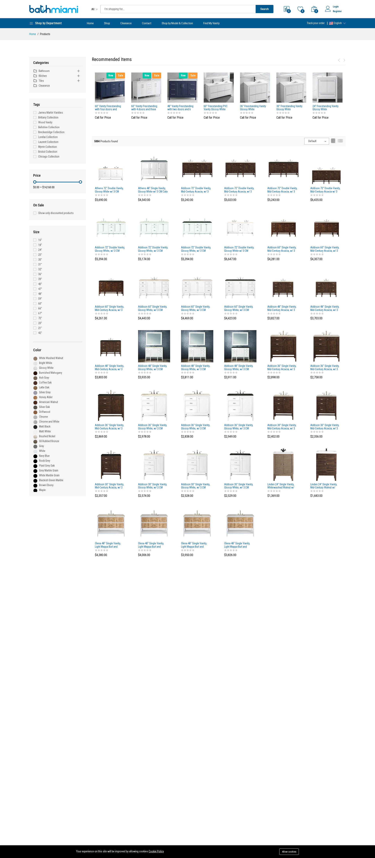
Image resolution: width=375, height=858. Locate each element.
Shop (107, 23)
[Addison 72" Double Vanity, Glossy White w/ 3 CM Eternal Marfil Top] (240, 227)
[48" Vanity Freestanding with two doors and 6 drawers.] (182, 88)
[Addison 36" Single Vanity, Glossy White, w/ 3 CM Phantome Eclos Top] (240, 405)
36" (40, 274)
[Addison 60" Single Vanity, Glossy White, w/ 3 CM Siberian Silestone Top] (197, 286)
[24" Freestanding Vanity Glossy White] (327, 88)
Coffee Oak (45, 382)
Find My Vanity (211, 23)
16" (40, 240)
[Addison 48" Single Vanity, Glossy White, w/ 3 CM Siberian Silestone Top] (197, 345)
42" (40, 332)
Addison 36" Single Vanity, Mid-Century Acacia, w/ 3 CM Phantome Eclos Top (109, 427)
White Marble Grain (49, 475)
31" (40, 264)
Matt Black (44, 426)
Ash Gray (44, 377)
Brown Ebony (46, 485)
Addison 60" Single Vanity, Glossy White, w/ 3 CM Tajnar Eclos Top (152, 308)
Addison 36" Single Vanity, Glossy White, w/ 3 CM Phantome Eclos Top (238, 427)
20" (40, 323)
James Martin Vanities (50, 112)
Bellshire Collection (49, 127)
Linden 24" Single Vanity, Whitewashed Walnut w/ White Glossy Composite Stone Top (281, 486)
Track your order (316, 23)
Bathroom (44, 71)
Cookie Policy (156, 851)
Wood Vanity (45, 122)
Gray (41, 446)
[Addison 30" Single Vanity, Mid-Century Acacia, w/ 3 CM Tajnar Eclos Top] (283, 405)
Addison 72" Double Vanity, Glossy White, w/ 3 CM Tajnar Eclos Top (110, 249)
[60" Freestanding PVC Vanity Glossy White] (219, 88)
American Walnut (48, 402)
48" (40, 293)
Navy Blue (44, 455)
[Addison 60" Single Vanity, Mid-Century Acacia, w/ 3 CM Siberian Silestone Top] (326, 227)
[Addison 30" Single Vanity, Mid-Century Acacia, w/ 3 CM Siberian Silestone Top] (326, 405)
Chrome (43, 416)
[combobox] (316, 141)
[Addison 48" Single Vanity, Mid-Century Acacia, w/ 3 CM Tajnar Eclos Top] (283, 286)
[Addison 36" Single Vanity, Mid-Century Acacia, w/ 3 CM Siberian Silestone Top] (326, 345)
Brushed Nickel (47, 436)
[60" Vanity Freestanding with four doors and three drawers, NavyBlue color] (110, 88)
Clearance (126, 23)
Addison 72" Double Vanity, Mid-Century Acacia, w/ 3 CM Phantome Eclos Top (282, 190)
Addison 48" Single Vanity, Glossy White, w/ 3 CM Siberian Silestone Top (195, 367)
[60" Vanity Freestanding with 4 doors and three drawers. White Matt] (146, 88)
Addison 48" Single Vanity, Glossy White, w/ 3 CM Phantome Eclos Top (238, 367)
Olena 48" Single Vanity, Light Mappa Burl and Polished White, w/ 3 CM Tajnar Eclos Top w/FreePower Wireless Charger (108, 545)
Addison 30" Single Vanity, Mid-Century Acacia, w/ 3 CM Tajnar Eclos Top (281, 427)
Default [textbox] (312, 141)
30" (40, 259)
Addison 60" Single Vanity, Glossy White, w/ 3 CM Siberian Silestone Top (195, 308)
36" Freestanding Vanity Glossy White (253, 108)
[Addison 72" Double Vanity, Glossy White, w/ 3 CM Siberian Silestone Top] (154, 227)
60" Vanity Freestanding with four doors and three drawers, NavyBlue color (108, 108)
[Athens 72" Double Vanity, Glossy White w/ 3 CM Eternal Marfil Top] (111, 168)
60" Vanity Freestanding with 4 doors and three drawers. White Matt (144, 108)
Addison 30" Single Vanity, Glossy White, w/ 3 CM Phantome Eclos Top (238, 486)
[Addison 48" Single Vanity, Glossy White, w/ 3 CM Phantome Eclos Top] (240, 345)
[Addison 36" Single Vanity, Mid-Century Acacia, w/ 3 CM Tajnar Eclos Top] (283, 345)
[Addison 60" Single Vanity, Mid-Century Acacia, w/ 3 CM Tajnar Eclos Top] (283, 227)
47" (40, 288)
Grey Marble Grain (48, 470)
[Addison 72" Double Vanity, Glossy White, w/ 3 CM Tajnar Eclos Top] (111, 227)
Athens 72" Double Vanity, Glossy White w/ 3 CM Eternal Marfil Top (109, 190)
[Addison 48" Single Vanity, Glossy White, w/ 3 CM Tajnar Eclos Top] (154, 345)
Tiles (41, 80)
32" (40, 269)
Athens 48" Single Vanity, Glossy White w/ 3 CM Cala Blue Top (153, 190)
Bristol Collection (47, 151)
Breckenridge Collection (51, 132)
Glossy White (46, 367)
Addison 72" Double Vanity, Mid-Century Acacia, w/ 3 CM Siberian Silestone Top (239, 190)
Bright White (45, 363)
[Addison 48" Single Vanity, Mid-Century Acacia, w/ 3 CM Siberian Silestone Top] (326, 286)
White (42, 450)
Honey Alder (46, 397)
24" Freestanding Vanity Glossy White (325, 108)
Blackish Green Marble (51, 480)
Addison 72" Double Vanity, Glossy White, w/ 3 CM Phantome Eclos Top (196, 249)
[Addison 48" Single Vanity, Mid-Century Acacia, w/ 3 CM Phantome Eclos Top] (111, 345)
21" (40, 328)
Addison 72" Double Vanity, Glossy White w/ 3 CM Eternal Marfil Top (239, 249)
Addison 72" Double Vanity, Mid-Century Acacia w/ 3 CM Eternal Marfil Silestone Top (325, 190)
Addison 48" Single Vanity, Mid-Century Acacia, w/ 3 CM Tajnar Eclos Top (281, 308)
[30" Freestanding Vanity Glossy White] (291, 88)
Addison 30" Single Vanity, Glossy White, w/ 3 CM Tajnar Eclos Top (152, 486)
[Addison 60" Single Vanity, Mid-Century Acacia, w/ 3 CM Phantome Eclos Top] (111, 286)
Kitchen (43, 75)
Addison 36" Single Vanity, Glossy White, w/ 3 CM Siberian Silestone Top (195, 427)
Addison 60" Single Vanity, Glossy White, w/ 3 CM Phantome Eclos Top (238, 308)
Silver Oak (44, 406)
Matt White (45, 431)
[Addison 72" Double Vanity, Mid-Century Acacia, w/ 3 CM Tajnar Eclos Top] (197, 168)
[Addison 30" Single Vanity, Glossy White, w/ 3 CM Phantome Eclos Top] (240, 464)
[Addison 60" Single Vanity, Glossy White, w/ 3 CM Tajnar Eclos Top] (154, 286)
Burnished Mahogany (50, 372)
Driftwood (44, 411)
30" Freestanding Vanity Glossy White (289, 108)
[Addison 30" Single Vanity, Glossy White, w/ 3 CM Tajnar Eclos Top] (154, 464)
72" (40, 318)
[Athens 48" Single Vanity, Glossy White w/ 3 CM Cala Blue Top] (154, 168)
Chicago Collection (48, 156)
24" (40, 249)
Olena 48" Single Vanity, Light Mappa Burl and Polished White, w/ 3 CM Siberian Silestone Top (237, 545)
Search (264, 9)
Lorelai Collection (48, 137)
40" (40, 284)
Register (337, 11)
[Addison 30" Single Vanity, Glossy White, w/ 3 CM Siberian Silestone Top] (197, 464)
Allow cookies (289, 851)
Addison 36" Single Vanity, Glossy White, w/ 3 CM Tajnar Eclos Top (152, 427)
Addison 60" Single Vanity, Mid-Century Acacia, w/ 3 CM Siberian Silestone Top (324, 249)
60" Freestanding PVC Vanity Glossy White (216, 108)
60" (40, 303)
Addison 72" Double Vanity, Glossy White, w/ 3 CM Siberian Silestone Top (153, 249)
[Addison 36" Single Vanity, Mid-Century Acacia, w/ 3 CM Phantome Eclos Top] (111, 405)
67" (40, 313)
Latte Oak (44, 387)
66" (40, 308)
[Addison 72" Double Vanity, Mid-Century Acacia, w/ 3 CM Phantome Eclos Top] (283, 168)
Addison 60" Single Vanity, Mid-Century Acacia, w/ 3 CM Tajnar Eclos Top (281, 249)
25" (40, 254)
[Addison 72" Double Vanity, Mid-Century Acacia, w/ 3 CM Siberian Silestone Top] (240, 168)
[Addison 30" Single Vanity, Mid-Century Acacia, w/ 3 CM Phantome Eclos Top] (111, 464)
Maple (42, 490)
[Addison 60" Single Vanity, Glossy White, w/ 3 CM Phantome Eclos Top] (240, 286)
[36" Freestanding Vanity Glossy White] (255, 88)
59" (40, 298)
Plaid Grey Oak (47, 465)
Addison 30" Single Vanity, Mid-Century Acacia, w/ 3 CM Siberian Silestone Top (324, 427)
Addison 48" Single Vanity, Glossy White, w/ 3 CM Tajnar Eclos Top (152, 367)
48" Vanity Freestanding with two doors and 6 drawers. (180, 108)
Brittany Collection (48, 117)
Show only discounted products (56, 213)
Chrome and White (49, 421)
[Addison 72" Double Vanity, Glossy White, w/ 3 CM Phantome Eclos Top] (197, 227)
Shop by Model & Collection (177, 23)
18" (40, 244)
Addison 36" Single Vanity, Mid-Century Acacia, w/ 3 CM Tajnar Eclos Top (281, 367)
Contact (146, 23)
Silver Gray (45, 392)
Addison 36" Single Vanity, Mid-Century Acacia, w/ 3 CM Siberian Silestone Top (324, 367)
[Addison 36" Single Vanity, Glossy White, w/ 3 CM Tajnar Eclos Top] (154, 405)
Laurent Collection (48, 141)
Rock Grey (44, 460)
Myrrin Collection (47, 146)
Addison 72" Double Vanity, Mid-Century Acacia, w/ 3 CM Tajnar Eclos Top (196, 190)
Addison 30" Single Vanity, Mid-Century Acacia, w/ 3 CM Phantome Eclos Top (109, 486)
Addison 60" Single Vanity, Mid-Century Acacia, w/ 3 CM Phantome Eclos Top (109, 308)
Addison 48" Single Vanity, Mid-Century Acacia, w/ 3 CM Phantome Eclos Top (109, 367)
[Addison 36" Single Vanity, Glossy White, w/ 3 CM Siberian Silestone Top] (197, 405)
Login (335, 6)
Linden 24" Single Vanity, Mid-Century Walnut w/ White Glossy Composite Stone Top (324, 486)
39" (40, 279)
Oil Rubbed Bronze (49, 441)
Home (90, 23)
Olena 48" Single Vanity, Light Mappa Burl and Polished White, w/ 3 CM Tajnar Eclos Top (194, 545)
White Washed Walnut (51, 358)
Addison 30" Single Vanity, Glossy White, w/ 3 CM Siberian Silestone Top (195, 486)
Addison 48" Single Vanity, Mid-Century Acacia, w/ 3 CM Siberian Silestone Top (324, 308)
